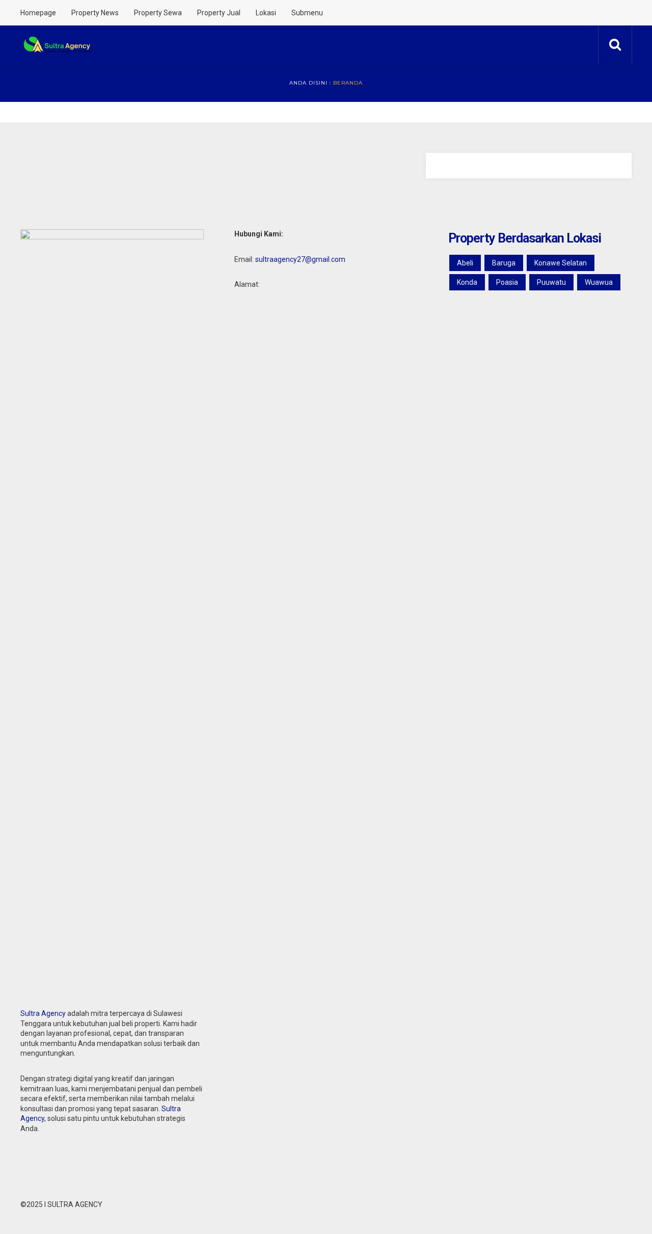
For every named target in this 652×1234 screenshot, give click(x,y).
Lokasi (266, 13)
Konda (467, 282)
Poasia (507, 282)
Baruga (503, 263)
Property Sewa (158, 13)
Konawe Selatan (560, 263)
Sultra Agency (43, 1013)
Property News (95, 13)
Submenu (307, 13)
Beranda (348, 82)
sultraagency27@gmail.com (300, 259)
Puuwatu (551, 282)
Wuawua (599, 282)
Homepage (38, 13)
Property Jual (218, 13)
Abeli (465, 263)
